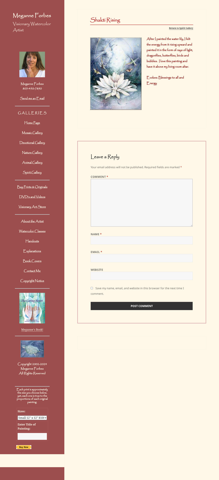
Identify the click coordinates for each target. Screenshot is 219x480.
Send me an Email (32, 98)
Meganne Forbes (32, 16)
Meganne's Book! (32, 329)
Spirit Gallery (32, 172)
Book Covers (32, 261)
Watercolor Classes (32, 231)
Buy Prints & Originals (32, 187)
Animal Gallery (32, 162)
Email (96, 252)
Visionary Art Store (32, 206)
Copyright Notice (32, 280)
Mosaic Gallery (32, 132)
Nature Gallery (32, 152)
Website (97, 270)
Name (96, 234)
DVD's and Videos (32, 197)
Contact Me (32, 271)
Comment (99, 177)
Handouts (32, 241)
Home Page (32, 123)
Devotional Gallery (32, 142)
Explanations (32, 251)
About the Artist (32, 221)
